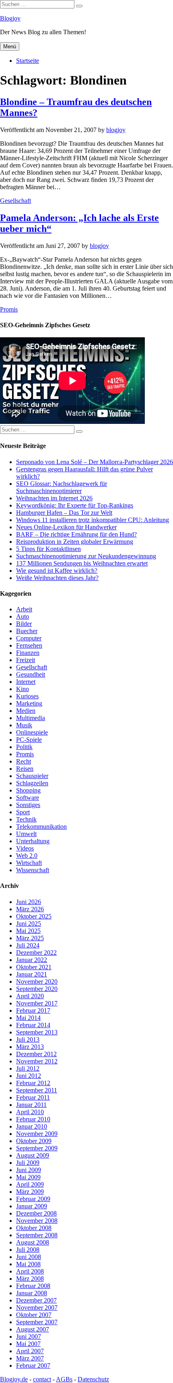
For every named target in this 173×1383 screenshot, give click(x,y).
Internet (25, 681)
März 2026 (30, 909)
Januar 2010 (31, 1126)
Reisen (24, 768)
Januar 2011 (31, 1104)
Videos (25, 848)
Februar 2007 (33, 1365)
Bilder (24, 623)
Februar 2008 (33, 1285)
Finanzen (27, 652)
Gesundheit (30, 674)
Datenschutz (93, 1379)
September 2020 (37, 988)
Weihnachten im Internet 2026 (54, 498)
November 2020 (37, 981)
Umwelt (26, 833)
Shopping (28, 790)
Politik (24, 746)
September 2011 (36, 1090)
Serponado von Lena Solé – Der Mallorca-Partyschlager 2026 (94, 461)
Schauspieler (32, 775)
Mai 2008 (28, 1264)
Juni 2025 (28, 923)
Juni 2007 (28, 1336)
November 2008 (37, 1220)
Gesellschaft (15, 200)
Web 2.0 (26, 855)
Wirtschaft (29, 862)
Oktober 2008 (33, 1227)
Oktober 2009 (33, 1140)
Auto (22, 616)
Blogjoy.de (14, 1379)
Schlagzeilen (32, 783)
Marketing (29, 703)
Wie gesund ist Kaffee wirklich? (56, 570)
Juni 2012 (28, 1075)
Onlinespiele (32, 732)
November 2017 (37, 1003)
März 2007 (30, 1358)
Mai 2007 (28, 1343)
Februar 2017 (33, 1010)
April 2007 (30, 1351)
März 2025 (30, 938)
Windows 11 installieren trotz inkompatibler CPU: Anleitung (92, 519)
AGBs (64, 1379)
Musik (24, 725)
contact (42, 1379)
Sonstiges (28, 804)
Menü (9, 46)
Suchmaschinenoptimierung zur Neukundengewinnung (86, 556)
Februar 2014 (33, 1025)
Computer (28, 638)
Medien (25, 710)
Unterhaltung (32, 841)
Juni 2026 (28, 901)
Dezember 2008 (36, 1213)
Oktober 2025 (33, 916)
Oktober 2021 (33, 967)
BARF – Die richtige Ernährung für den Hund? (76, 534)
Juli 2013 (27, 1039)
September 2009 (37, 1148)
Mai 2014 (28, 1017)
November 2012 (37, 1061)
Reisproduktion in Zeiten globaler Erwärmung (74, 541)
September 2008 (37, 1235)
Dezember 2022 (36, 952)
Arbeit (24, 609)
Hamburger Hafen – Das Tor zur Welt (64, 512)
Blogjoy (10, 18)
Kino (22, 688)
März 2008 (30, 1278)
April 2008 (30, 1271)
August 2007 (32, 1329)
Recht (23, 761)
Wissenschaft (32, 870)
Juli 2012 (27, 1068)
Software (27, 797)
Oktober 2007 (33, 1314)
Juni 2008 (28, 1256)
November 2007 (37, 1307)
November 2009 (37, 1133)
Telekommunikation (41, 826)
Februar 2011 (33, 1097)
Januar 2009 (31, 1206)
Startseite (27, 60)
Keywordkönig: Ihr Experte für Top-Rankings (74, 505)
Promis (9, 309)
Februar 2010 (33, 1119)
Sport (23, 812)
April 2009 (30, 1184)
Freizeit (25, 659)
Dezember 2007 (36, 1300)
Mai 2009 (28, 1177)
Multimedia (30, 717)
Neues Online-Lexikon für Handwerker (66, 527)
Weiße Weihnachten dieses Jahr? (57, 577)
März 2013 (30, 1046)
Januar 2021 (31, 974)
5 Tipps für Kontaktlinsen (48, 548)
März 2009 (30, 1191)
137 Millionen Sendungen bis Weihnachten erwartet (82, 563)
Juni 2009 (28, 1169)
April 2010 (30, 1111)
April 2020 (30, 996)
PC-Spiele (29, 739)
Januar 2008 (31, 1293)
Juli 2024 (27, 945)
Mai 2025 (28, 930)
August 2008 (32, 1242)
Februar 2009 (33, 1198)
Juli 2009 (27, 1162)
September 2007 (37, 1322)
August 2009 (32, 1155)
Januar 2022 (31, 959)
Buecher (26, 631)
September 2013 (37, 1032)
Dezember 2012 (36, 1054)
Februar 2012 (33, 1083)
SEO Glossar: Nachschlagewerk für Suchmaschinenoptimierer (61, 487)
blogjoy (116, 129)
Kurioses (27, 696)
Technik (26, 819)
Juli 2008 (27, 1249)
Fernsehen (29, 645)
